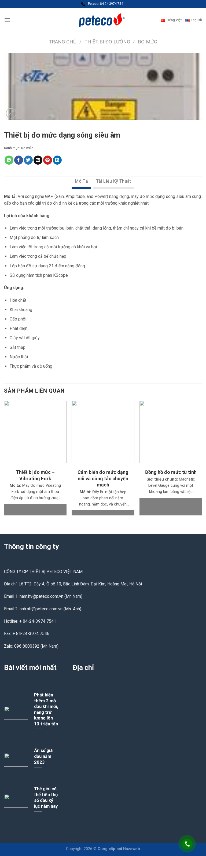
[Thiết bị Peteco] (103, 20)
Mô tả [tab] (81, 181)
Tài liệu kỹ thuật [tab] (113, 181)
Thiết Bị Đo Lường (107, 42)
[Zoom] (11, 113)
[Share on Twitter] (28, 160)
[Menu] (7, 20)
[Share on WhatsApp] (9, 160)
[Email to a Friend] (38, 160)
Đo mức (147, 42)
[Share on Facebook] (18, 160)
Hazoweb (131, 849)
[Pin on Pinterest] (47, 160)
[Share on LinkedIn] (57, 160)
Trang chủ (62, 42)
